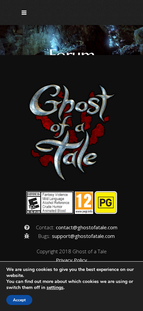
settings (55, 288)
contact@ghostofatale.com (86, 227)
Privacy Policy (71, 260)
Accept (19, 300)
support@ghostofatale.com (83, 236)
